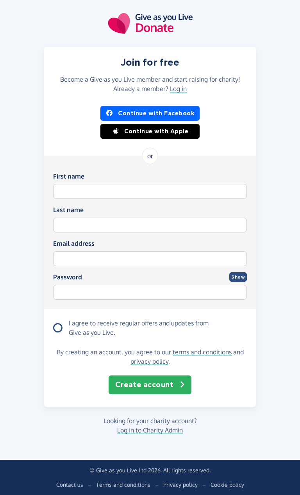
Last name (68, 210)
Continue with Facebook (156, 113)
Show (238, 277)
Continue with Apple (156, 131)
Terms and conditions (123, 484)
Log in (178, 89)
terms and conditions (202, 352)
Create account (144, 384)
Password (67, 277)
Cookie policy (227, 484)
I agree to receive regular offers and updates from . (139, 327)
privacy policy (149, 361)
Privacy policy (180, 484)
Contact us (69, 484)
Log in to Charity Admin (150, 430)
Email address (74, 243)
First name (68, 176)
